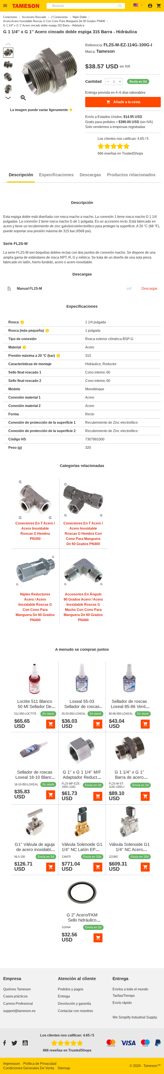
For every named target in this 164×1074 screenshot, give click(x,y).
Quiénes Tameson (17, 989)
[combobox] (86, 6)
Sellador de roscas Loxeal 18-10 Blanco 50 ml (34, 777)
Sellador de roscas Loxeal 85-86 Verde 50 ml (129, 706)
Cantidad (93, 81)
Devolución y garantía (74, 1003)
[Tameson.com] (26, 6)
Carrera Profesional (18, 1003)
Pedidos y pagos (70, 989)
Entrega (64, 996)
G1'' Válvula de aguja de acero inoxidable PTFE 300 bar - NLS (35, 849)
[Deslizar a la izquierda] (75, 71)
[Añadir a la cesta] (50, 724)
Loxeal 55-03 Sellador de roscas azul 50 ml (82, 706)
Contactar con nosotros (75, 1011)
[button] (5, 6)
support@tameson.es (19, 1011)
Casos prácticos (15, 996)
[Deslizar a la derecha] (23, 71)
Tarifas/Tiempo (124, 995)
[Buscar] (121, 6)
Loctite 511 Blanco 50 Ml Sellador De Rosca (34, 706)
